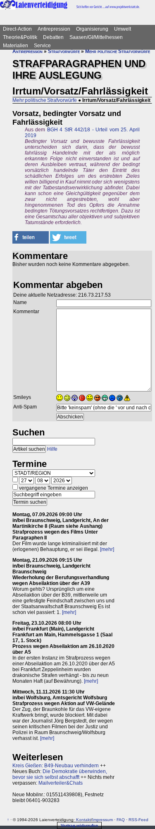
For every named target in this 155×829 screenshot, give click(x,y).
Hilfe (52, 449)
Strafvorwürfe (64, 51)
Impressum (102, 819)
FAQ (121, 819)
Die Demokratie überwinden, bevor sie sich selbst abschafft (59, 774)
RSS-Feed (138, 819)
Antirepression (54, 29)
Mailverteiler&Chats (60, 783)
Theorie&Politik (20, 37)
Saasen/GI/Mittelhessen (96, 37)
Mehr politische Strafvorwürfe (117, 51)
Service (42, 45)
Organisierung (92, 29)
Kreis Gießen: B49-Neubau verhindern (55, 766)
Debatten (53, 37)
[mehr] (107, 549)
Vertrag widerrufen (79, 825)
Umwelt (122, 29)
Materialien (15, 45)
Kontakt (83, 819)
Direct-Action (17, 29)
